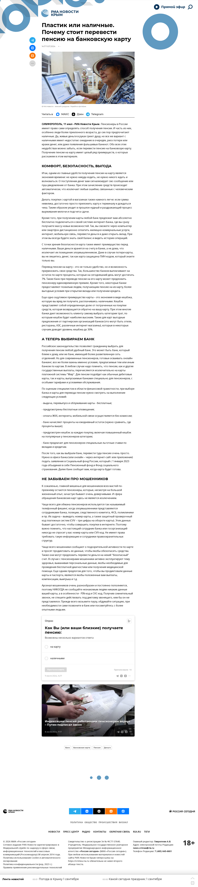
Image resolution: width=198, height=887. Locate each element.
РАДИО (86, 832)
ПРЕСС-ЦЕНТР (71, 832)
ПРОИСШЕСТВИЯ (108, 822)
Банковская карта (81, 748)
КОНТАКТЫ (99, 832)
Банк (67, 748)
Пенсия (97, 748)
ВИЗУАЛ (123, 822)
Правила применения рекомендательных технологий (32, 868)
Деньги (107, 748)
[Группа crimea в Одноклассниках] (111, 811)
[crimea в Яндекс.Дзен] (99, 811)
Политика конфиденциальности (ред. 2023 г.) (27, 864)
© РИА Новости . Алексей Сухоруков (55, 106)
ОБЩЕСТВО (90, 822)
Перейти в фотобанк (78, 106)
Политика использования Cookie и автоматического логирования (31, 859)
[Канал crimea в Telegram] (75, 811)
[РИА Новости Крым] (59, 13)
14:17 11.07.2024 (48, 46)
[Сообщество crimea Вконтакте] (87, 811)
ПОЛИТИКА (76, 822)
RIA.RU (137, 832)
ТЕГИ (147, 832)
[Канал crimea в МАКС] (123, 811)
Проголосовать (55, 669)
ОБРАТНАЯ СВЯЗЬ (119, 832)
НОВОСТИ (54, 832)
